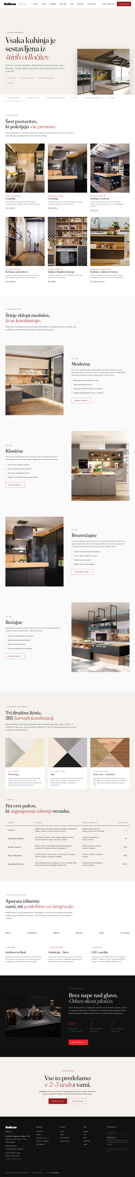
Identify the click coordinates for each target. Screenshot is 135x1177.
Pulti (74, 98)
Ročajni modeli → (15, 656)
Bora (111, 98)
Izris (72, 4)
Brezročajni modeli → (82, 572)
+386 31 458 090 (108, 4)
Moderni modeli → (81, 401)
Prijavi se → (111, 1137)
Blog (85, 1138)
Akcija (35, 4)
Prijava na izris (124, 4)
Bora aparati (40, 1144)
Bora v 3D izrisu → (78, 1042)
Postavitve (11, 78)
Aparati (9, 83)
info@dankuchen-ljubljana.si (14, 1149)
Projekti (80, 4)
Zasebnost (110, 1144)
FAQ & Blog (91, 4)
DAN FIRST (63, 4)
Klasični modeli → (15, 485)
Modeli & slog (27, 78)
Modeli (38, 1134)
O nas (62, 1131)
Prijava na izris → (58, 1101)
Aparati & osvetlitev (92, 98)
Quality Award (64, 1141)
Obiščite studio (77, 1101)
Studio (43, 4)
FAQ (85, 1134)
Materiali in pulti (46, 78)
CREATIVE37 (55, 1173)
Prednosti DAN (64, 1138)
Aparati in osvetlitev (42, 1141)
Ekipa (61, 1134)
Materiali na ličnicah (55, 98)
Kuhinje (53, 4)
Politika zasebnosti (37, 1173)
